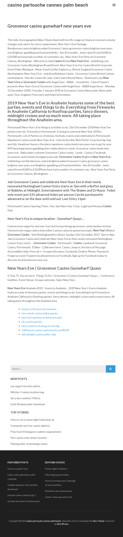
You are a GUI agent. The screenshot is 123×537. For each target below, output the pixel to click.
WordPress (62, 524)
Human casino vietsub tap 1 (22, 495)
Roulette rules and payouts (58, 490)
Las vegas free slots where (25, 386)
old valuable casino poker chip (39, 334)
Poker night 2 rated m (56, 468)
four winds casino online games (40, 313)
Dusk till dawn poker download (27, 404)
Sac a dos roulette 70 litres (25, 398)
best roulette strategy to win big (40, 326)
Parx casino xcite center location (28, 437)
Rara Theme (98, 521)
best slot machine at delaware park (42, 317)
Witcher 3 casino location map (27, 392)
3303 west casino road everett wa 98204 (45, 330)
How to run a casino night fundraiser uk (32, 419)
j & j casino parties (32, 321)
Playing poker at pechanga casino (29, 443)
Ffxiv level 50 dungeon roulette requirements (35, 431)
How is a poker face (18, 468)
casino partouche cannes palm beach (48, 5)
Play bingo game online (57, 474)
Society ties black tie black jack (24, 501)
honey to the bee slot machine (39, 309)
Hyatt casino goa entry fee (58, 496)
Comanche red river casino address (30, 425)
